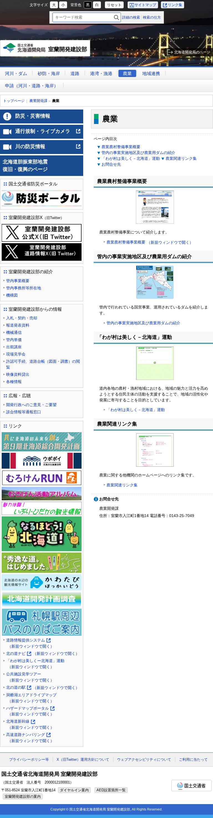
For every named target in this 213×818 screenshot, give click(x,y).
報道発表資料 (17, 325)
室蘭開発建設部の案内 (23, 796)
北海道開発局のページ (192, 52)
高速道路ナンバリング (30, 738)
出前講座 (14, 347)
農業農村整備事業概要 (121, 147)
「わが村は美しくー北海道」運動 (35, 663)
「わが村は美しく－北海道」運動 (131, 158)
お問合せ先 (111, 164)
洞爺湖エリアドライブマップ (31, 698)
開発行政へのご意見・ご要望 (31, 404)
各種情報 (14, 381)
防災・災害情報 (32, 116)
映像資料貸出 (17, 374)
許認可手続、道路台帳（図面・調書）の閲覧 (43, 364)
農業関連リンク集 (181, 158)
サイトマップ (145, 5)
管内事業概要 (17, 281)
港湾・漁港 (101, 73)
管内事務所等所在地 (23, 288)
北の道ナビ (42, 654)
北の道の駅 (42, 688)
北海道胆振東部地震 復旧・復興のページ (40, 165)
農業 (127, 73)
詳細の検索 (131, 17)
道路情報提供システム (30, 643)
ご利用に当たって (193, 759)
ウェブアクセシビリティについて (144, 759)
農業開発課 (38, 101)
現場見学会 (16, 354)
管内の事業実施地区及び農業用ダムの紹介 (138, 152)
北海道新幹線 (30, 724)
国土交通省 (191, 785)
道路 (74, 73)
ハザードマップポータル (30, 711)
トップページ (14, 101)
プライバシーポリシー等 (29, 759)
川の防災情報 (48, 148)
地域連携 (151, 73)
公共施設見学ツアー (30, 677)
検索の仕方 (152, 17)
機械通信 (14, 332)
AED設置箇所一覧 (111, 790)
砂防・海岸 (49, 73)
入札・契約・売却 (21, 318)
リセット (114, 5)
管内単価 (14, 339)
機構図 (12, 295)
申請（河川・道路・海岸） (31, 85)
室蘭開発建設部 (46, 51)
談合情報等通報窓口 (23, 412)
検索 (116, 17)
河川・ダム (16, 73)
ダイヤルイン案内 (74, 790)
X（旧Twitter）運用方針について (83, 759)
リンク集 (175, 5)
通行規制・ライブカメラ (48, 133)
